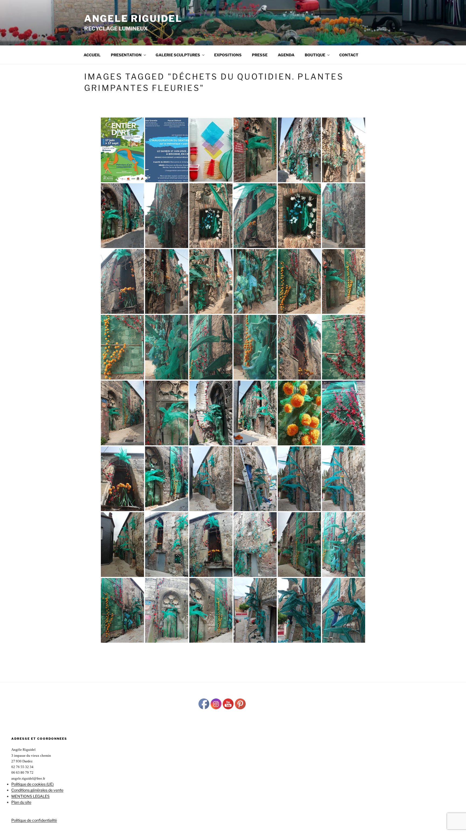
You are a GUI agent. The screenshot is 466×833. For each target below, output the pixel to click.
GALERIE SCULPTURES (178, 55)
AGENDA (286, 55)
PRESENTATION (126, 55)
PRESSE (260, 55)
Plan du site (21, 802)
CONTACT (348, 55)
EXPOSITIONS (228, 55)
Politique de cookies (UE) (32, 784)
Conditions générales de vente (37, 790)
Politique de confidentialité (34, 820)
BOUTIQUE (315, 55)
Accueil (92, 55)
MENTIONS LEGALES (30, 796)
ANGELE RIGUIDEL (133, 18)
